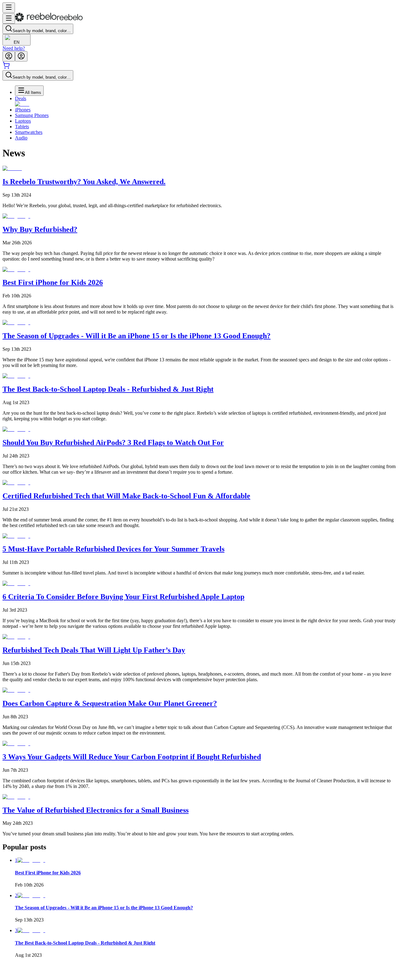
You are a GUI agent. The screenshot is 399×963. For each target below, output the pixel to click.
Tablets (22, 126)
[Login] (8, 56)
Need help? (13, 48)
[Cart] (6, 67)
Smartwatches (28, 132)
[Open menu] (8, 7)
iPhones (23, 109)
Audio (21, 137)
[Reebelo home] (49, 20)
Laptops (23, 121)
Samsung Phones (32, 115)
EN (16, 42)
